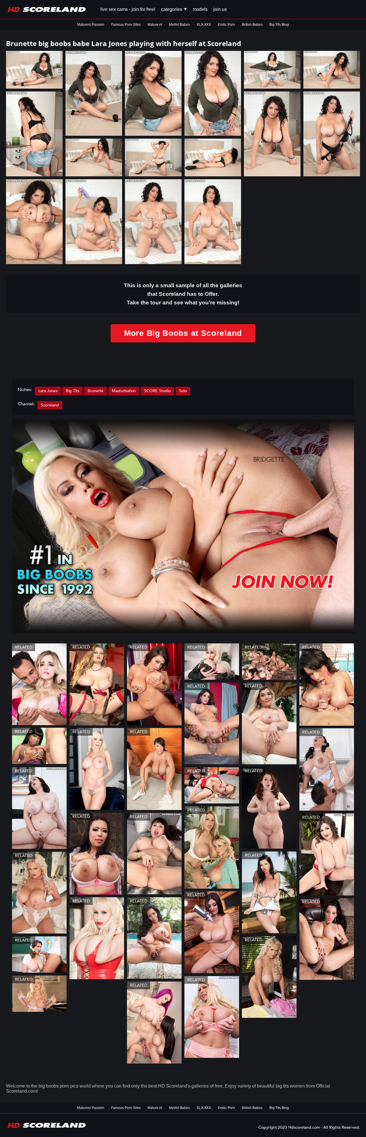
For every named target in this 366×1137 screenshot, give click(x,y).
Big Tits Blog (279, 25)
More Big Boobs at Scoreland (183, 333)
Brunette (95, 391)
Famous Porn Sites (126, 25)
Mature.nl (155, 25)
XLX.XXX (204, 25)
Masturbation (124, 391)
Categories (172, 9)
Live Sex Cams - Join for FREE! (127, 9)
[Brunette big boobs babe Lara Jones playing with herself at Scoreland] (34, 70)
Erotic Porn (226, 25)
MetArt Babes (179, 25)
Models (200, 9)
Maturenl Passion (90, 25)
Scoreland (50, 405)
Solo (183, 391)
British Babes (252, 25)
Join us (220, 9)
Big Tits (72, 391)
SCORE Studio (157, 391)
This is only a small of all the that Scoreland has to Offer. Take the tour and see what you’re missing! (183, 294)
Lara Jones (47, 391)
